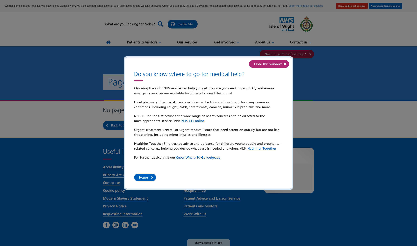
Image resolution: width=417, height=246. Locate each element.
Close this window (268, 64)
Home (143, 177)
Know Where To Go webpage (198, 157)
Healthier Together (261, 148)
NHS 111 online (193, 121)
